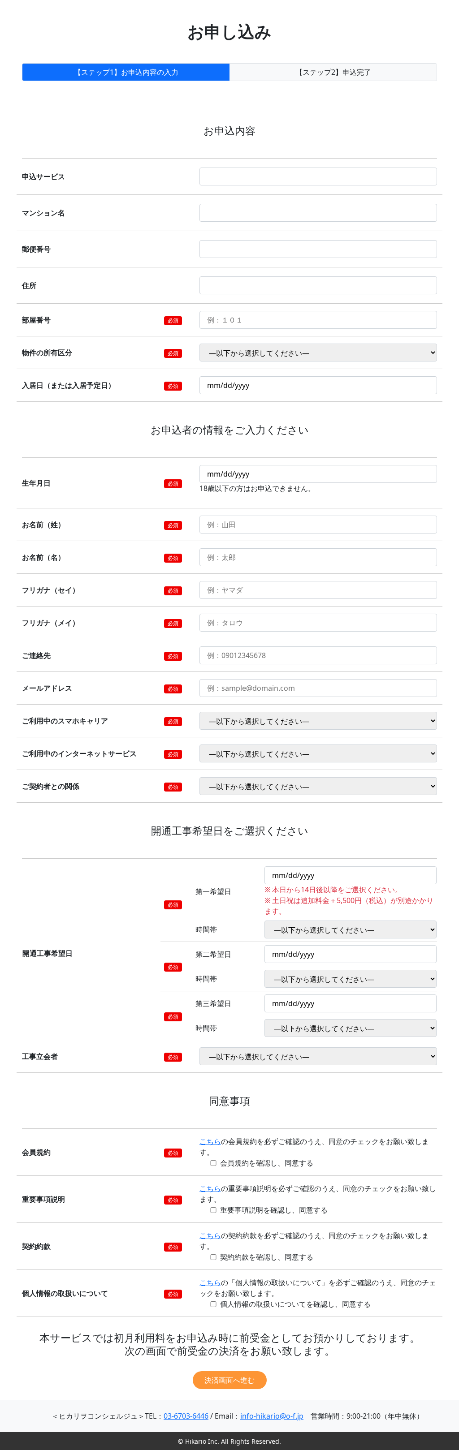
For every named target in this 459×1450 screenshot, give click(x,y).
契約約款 (36, 1246)
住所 (29, 285)
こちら (210, 1141)
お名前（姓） (43, 524)
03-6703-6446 (186, 1416)
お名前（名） (43, 557)
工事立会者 (40, 1056)
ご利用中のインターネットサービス (79, 753)
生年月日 (36, 483)
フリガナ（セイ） (50, 590)
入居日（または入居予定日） (68, 385)
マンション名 (43, 213)
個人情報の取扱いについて (65, 1293)
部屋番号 (36, 320)
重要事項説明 (43, 1199)
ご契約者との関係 (50, 786)
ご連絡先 (36, 655)
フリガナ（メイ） (50, 623)
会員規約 (36, 1152)
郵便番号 (36, 249)
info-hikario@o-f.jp (271, 1416)
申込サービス (43, 176)
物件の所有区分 (47, 352)
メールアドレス (47, 688)
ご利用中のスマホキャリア (65, 721)
